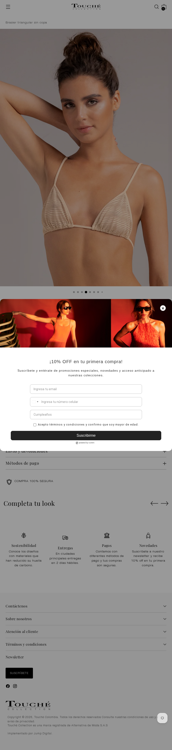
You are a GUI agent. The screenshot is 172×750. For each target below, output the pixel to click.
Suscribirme (86, 435)
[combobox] (35, 401)
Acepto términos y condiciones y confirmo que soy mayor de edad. (88, 424)
